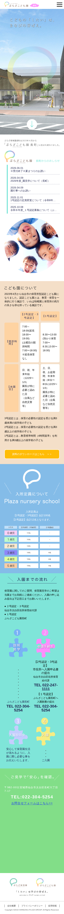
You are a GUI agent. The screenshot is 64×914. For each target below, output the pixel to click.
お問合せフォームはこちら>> (32, 803)
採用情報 (52, 906)
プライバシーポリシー (32, 906)
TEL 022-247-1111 (46, 687)
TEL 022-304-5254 (18, 708)
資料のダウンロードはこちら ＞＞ (32, 454)
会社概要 (11, 906)
